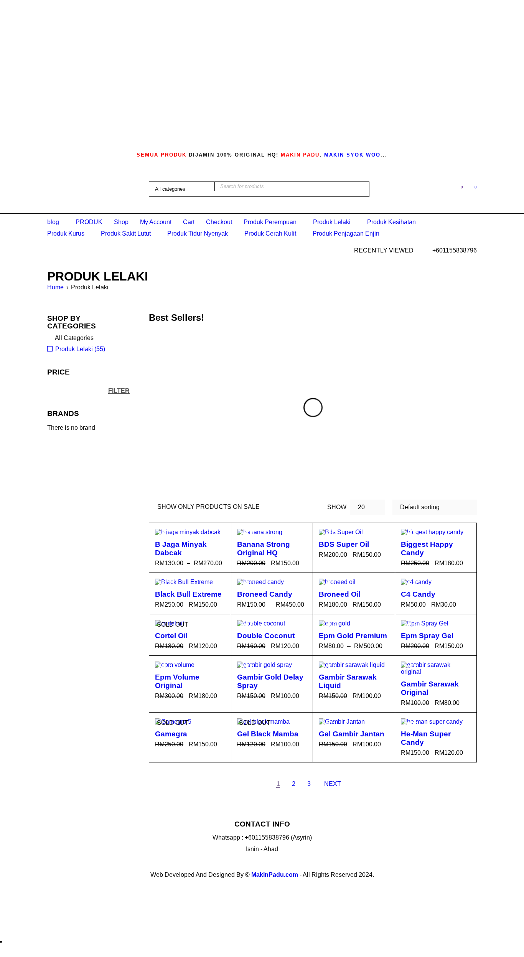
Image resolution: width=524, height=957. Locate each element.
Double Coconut (266, 636)
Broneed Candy (264, 594)
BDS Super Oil (344, 544)
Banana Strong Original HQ (263, 548)
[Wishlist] (458, 188)
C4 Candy (418, 594)
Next (332, 784)
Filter (119, 390)
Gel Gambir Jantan (351, 734)
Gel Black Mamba (267, 734)
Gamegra (171, 734)
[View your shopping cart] (472, 188)
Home (55, 287)
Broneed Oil (340, 594)
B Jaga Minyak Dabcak (181, 548)
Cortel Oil (171, 636)
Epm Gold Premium (353, 636)
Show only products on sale (208, 506)
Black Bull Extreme (188, 594)
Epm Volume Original (177, 681)
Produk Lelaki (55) (80, 349)
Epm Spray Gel (427, 636)
